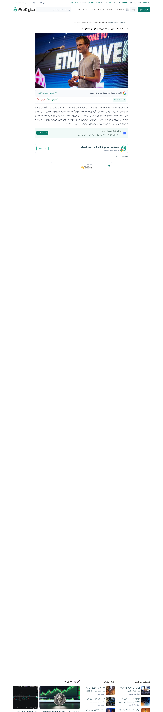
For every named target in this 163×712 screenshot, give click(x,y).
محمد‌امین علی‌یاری (120, 156)
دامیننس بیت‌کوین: (134, 3)
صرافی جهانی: (115, 3)
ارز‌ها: (148, 3)
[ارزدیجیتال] (24, 9)
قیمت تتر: (82, 3)
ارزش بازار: (103, 3)
